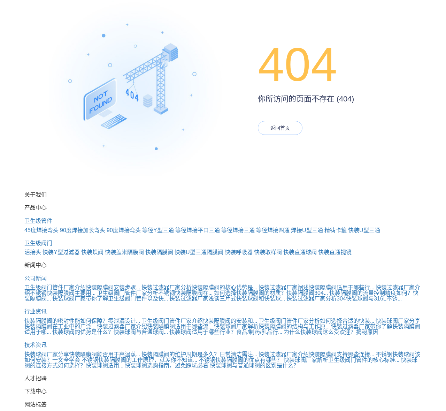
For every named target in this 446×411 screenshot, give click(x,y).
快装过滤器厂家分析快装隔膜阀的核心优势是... (199, 287)
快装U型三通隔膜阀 (199, 252)
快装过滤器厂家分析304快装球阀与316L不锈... (344, 299)
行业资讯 (35, 311)
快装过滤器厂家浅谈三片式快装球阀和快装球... (227, 299)
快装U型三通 (364, 230)
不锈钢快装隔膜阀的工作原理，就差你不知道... (139, 360)
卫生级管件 (38, 221)
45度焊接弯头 (41, 230)
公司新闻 (35, 278)
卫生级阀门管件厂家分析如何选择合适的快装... (316, 321)
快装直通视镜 (335, 252)
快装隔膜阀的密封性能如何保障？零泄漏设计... (82, 321)
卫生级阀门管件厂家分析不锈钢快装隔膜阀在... (155, 293)
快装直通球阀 (300, 252)
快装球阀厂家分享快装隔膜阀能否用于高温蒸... (82, 354)
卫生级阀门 (38, 243)
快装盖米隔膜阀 (124, 252)
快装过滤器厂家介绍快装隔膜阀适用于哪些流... (155, 326)
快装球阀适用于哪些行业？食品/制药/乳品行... (225, 332)
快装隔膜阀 (159, 252)
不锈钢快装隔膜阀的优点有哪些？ (240, 360)
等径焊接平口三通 (197, 230)
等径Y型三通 (158, 230)
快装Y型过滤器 (61, 252)
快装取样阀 (268, 252)
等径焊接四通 (273, 230)
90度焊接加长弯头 (82, 230)
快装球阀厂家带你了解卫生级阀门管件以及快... (110, 299)
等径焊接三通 (238, 230)
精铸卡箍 (335, 230)
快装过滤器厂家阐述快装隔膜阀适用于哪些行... (316, 287)
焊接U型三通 (307, 230)
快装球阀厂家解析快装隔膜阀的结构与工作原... (272, 326)
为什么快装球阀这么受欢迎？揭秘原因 (331, 332)
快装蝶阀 (92, 252)
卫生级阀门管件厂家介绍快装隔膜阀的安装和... (199, 321)
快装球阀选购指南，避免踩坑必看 (166, 365)
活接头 (32, 252)
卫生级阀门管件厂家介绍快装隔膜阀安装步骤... (82, 287)
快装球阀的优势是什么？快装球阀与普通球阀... (110, 332)
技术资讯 (35, 345)
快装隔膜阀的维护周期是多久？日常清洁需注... (199, 354)
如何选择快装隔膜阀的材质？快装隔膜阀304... (271, 293)
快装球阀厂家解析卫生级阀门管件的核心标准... (341, 360)
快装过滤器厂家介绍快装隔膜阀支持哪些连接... (316, 354)
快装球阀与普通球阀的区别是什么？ (254, 365)
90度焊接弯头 (124, 230)
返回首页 (280, 128)
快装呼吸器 (239, 252)
